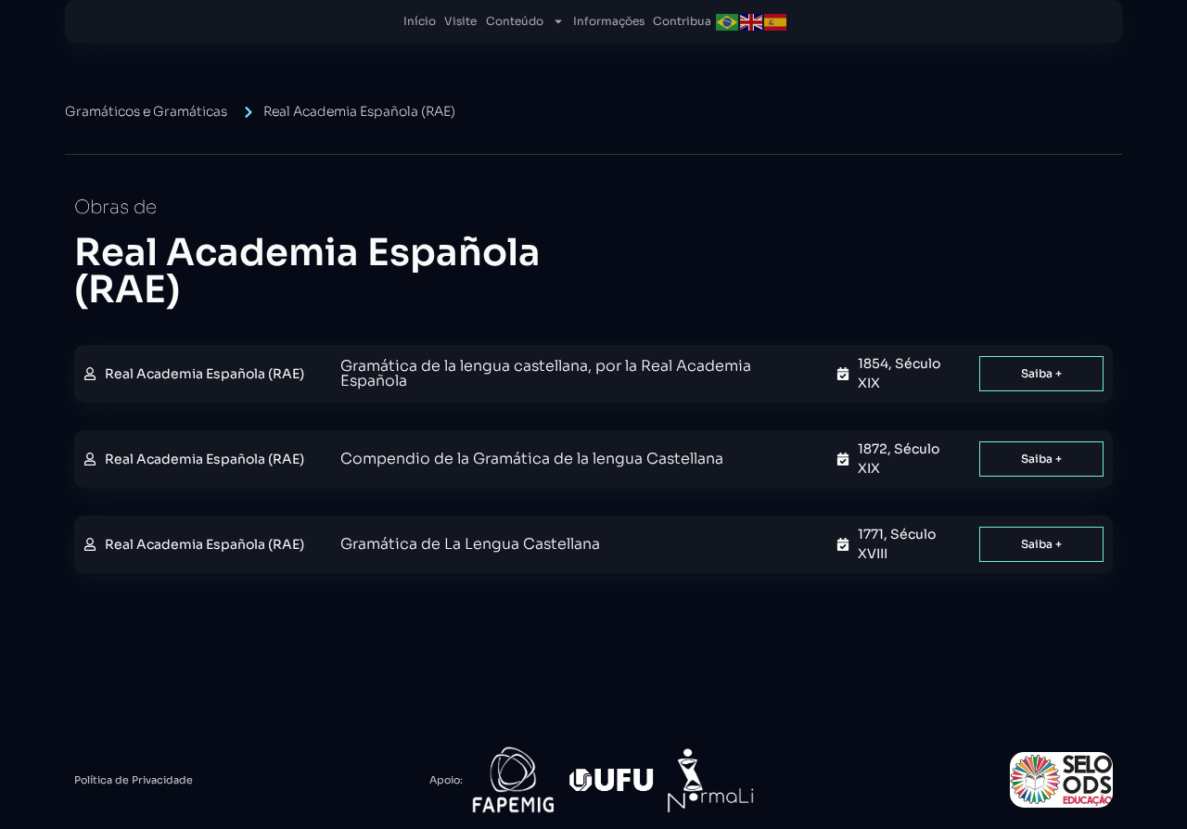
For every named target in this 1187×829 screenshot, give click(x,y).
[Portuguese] (728, 21)
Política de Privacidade (133, 779)
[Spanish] (776, 21)
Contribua (682, 21)
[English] (752, 21)
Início (419, 21)
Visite (460, 21)
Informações (609, 21)
